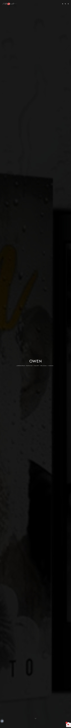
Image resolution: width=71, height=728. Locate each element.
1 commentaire (50, 365)
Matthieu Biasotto (21, 365)
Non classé (30, 365)
